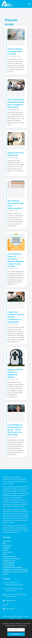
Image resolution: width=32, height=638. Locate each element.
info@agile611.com (10, 600)
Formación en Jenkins (9, 561)
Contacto (5, 550)
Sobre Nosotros (9, 609)
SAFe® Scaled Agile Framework (12, 567)
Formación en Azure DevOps (11, 558)
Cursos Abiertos (7, 552)
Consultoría (6, 548)
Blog (4, 543)
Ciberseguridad (7, 545)
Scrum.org (6, 574)
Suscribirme (16, 634)
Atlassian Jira (6, 541)
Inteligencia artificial (8, 563)
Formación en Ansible (9, 556)
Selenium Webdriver (9, 565)
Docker (5, 554)
